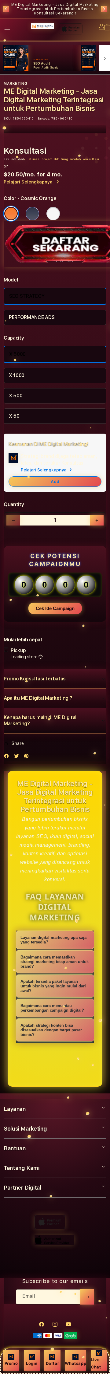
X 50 (14, 416)
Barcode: (44, 118)
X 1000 (16, 375)
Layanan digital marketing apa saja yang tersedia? (53, 939)
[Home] (42, 26)
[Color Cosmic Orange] (11, 213)
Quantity (14, 504)
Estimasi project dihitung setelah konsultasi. (64, 159)
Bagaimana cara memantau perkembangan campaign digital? (52, 1008)
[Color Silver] (53, 213)
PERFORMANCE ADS (31, 317)
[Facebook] (8, 757)
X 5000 (17, 354)
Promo (11, 1363)
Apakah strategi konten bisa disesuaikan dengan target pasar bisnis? (51, 1030)
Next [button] (104, 9)
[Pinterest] (28, 757)
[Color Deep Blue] (32, 213)
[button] (7, 29)
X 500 (15, 396)
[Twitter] (18, 757)
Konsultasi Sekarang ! (55, 13)
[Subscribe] (87, 1297)
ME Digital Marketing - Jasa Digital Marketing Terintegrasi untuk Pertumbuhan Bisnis (55, 8)
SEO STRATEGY (27, 296)
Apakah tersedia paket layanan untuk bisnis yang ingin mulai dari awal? (53, 986)
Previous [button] (6, 9)
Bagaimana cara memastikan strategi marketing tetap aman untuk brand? (54, 962)
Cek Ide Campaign (55, 608)
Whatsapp (75, 1363)
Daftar (52, 1363)
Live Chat (96, 1363)
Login (32, 1363)
